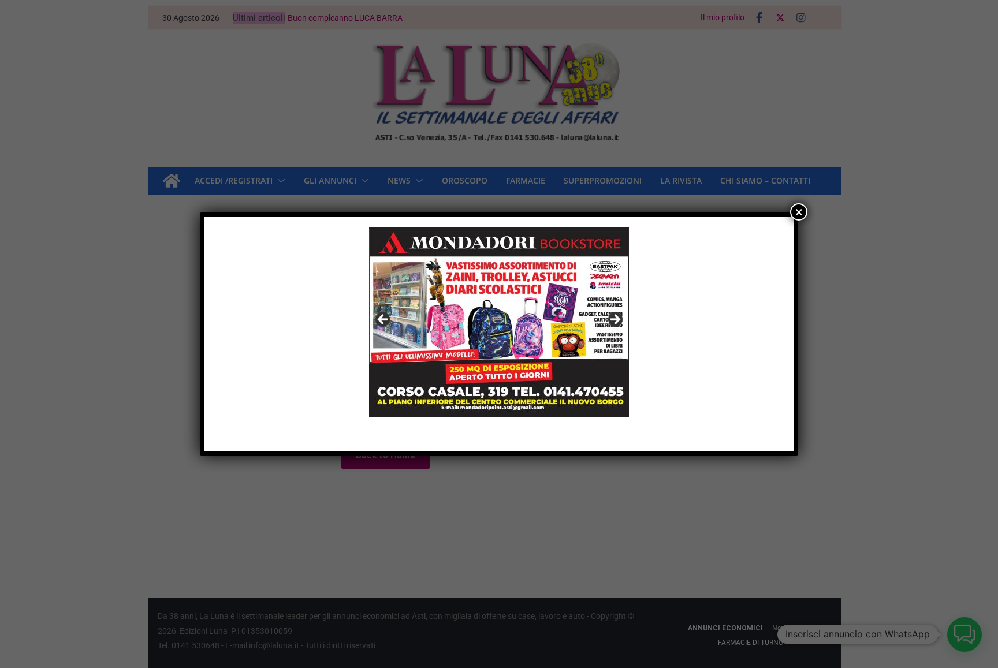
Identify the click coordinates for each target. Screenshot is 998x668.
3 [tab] (479, 430)
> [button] (614, 320)
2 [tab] (466, 430)
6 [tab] (519, 430)
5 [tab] (505, 430)
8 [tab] (545, 430)
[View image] (499, 322)
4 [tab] (492, 430)
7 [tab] (532, 430)
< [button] (383, 320)
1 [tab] (452, 430)
